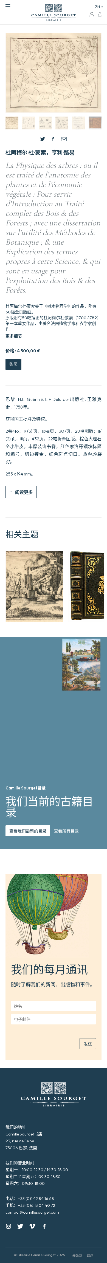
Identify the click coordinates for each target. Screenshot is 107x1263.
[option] (34, 586)
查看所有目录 (66, 831)
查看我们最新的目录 (27, 831)
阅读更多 (24, 492)
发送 (88, 1043)
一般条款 (75, 1255)
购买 (13, 364)
